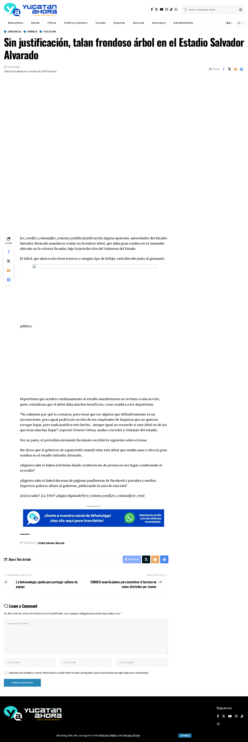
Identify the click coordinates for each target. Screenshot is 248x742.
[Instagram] (166, 9)
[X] (156, 9)
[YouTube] (161, 9)
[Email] (235, 69)
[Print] (241, 69)
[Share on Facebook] (223, 69)
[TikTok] (171, 9)
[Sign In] (213, 22)
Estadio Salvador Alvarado (51, 543)
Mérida (32, 31)
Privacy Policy (108, 735)
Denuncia (14, 31)
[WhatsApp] (176, 9)
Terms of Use (131, 735)
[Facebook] (152, 9)
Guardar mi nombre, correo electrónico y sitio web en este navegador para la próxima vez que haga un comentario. (79, 672)
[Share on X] (229, 69)
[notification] (221, 23)
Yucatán (49, 31)
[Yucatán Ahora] (30, 10)
